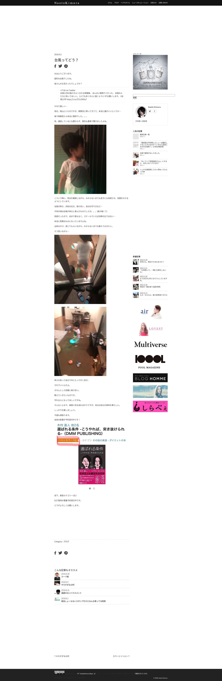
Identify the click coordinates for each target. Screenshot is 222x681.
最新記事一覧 (145, 134)
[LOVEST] (150, 335)
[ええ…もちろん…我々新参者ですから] (136, 297)
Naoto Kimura (66, 3)
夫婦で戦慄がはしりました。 (150, 153)
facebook (154, 111)
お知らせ (154, 2)
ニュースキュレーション (140, 2)
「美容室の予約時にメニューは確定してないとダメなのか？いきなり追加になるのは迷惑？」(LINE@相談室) (153, 144)
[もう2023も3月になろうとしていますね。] (136, 280)
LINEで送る (81, 677)
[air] (150, 318)
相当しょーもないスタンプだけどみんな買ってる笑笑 (83, 601)
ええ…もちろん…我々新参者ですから (153, 295)
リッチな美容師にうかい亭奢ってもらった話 (153, 170)
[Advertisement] (111, 26)
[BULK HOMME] (150, 381)
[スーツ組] (57, 580)
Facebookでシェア (60, 677)
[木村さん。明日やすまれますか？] (136, 264)
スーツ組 (65, 577)
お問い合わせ (163, 2)
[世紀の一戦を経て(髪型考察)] (136, 289)
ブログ (116, 2)
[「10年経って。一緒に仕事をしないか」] (136, 272)
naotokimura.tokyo (71, 673)
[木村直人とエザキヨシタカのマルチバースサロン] (150, 349)
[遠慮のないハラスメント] (57, 594)
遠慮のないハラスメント (71, 593)
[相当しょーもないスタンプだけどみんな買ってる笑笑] (57, 600)
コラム (110, 2)
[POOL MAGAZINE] (150, 370)
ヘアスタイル (125, 2)
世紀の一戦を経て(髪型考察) (150, 287)
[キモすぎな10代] (57, 584)
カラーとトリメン (120, 656)
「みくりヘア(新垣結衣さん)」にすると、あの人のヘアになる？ (153, 162)
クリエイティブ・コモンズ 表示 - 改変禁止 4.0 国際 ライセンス (115, 673)
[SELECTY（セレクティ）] (150, 397)
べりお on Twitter (67, 90)
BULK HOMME (150, 72)
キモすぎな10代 (67, 585)
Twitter (150, 111)
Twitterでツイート (72, 677)
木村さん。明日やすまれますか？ (152, 262)
